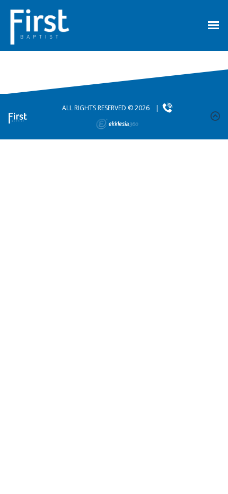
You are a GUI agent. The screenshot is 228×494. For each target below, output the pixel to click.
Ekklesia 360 (117, 124)
